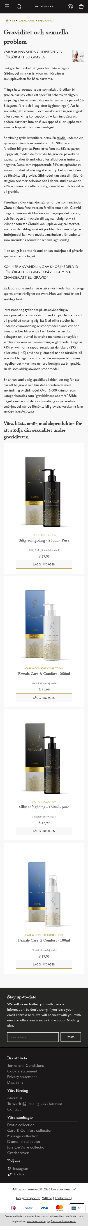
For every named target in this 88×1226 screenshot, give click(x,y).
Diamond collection (23, 1142)
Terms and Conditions (25, 1066)
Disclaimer (16, 1083)
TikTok (19, 1174)
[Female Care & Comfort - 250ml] (44, 626)
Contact (14, 1109)
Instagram (21, 1169)
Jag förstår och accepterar (61, 1221)
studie (61, 138)
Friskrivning (63, 1198)
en (44, 331)
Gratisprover (18, 1153)
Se (13, 21)
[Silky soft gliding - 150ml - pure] (44, 759)
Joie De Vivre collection (26, 1147)
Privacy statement (22, 1077)
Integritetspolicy (28, 1198)
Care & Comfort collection (29, 1131)
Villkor (47, 1198)
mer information (36, 1221)
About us (14, 1098)
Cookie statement (22, 1071)
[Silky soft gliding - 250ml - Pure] (44, 493)
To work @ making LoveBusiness (35, 1104)
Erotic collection (21, 1125)
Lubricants (27, 21)
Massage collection (22, 1136)
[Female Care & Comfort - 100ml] (44, 893)
